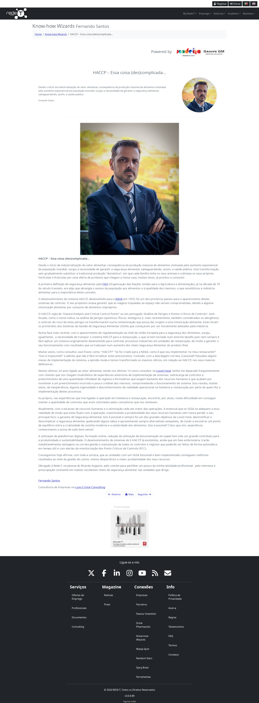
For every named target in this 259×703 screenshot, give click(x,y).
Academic (233, 13)
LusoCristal (163, 371)
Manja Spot (142, 649)
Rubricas (219, 13)
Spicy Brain (142, 667)
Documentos (79, 617)
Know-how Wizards (56, 34)
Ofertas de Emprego (78, 596)
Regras (172, 617)
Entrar (237, 3)
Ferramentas (143, 677)
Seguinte (143, 494)
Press (107, 604)
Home (38, 34)
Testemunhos (176, 626)
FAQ (170, 636)
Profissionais (79, 608)
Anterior (116, 494)
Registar (222, 3)
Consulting (78, 626)
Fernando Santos (49, 480)
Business (248, 13)
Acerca (172, 608)
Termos (172, 645)
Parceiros (141, 604)
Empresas (141, 595)
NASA (119, 299)
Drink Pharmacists (143, 624)
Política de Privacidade (175, 596)
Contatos (173, 654)
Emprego (204, 13)
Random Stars (144, 658)
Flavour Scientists (146, 613)
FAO (105, 284)
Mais (131, 494)
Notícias (108, 595)
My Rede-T (189, 13)
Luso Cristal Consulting (90, 487)
